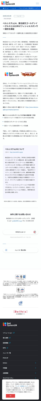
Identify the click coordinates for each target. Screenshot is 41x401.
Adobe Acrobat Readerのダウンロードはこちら (20, 237)
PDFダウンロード (20, 232)
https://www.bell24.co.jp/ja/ (16, 152)
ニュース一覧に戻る (20, 250)
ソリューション (7, 333)
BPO (4, 348)
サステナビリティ (8, 378)
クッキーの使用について (22, 386)
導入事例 (5, 338)
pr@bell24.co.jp (17, 221)
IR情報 (5, 368)
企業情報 (5, 373)
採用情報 (5, 343)
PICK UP (5, 358)
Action (5, 363)
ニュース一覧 (7, 353)
